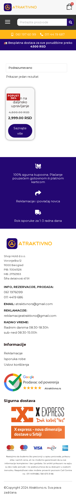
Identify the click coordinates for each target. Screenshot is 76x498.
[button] (7, 22)
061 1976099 (13, 292)
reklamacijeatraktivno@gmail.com (30, 316)
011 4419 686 (13, 297)
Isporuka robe (15, 359)
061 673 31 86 (47, 473)
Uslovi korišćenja (16, 364)
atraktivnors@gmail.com (34, 304)
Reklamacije (13, 353)
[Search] (70, 22)
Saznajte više (20, 130)
